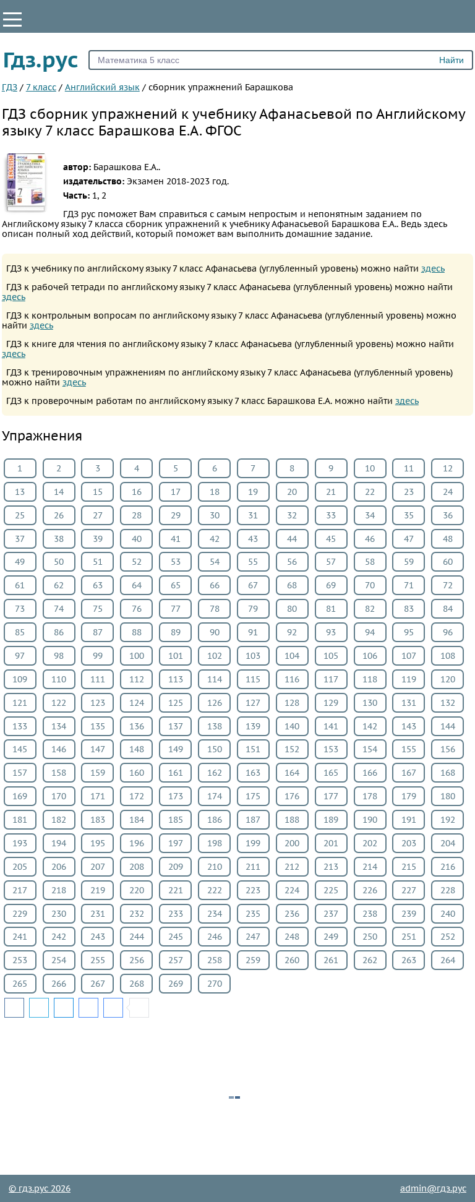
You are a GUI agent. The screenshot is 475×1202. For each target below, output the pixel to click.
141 (330, 726)
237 (330, 913)
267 (97, 983)
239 (408, 913)
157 (19, 772)
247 (253, 936)
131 (408, 702)
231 (97, 913)
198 (214, 843)
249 (330, 936)
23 (409, 491)
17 (176, 491)
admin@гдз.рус (433, 1188)
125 (175, 702)
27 (98, 515)
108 (447, 655)
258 (214, 960)
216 (447, 866)
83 (409, 608)
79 (253, 608)
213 (330, 866)
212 (292, 866)
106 (369, 655)
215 (408, 866)
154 (369, 749)
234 (214, 913)
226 (369, 890)
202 (369, 843)
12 (448, 468)
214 (369, 866)
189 (330, 819)
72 (448, 585)
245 (175, 936)
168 (447, 772)
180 (447, 796)
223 (253, 890)
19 (253, 491)
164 (292, 772)
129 (330, 702)
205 (19, 866)
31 (253, 515)
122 (58, 702)
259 (253, 960)
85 (20, 632)
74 (59, 608)
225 (330, 890)
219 (97, 890)
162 (214, 772)
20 (292, 491)
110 (58, 679)
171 (97, 796)
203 (408, 843)
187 (253, 819)
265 (19, 983)
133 (19, 726)
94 (370, 632)
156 (447, 749)
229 (19, 913)
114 (214, 679)
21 (331, 491)
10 (370, 468)
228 (447, 890)
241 (19, 936)
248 (292, 936)
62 (59, 585)
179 (408, 796)
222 (214, 890)
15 (98, 491)
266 (58, 983)
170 (58, 796)
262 (369, 960)
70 (370, 585)
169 (19, 796)
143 (408, 726)
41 (176, 538)
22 (370, 491)
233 (175, 913)
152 (292, 749)
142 (369, 726)
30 (215, 515)
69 (331, 585)
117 (330, 679)
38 (59, 538)
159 (97, 772)
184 (136, 819)
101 (175, 655)
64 (137, 585)
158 (58, 772)
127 (253, 702)
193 (19, 843)
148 (136, 749)
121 (19, 702)
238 (369, 913)
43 (253, 538)
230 (58, 913)
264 (447, 960)
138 (214, 726)
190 (369, 819)
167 (408, 772)
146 (58, 749)
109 (19, 679)
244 (136, 936)
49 (20, 561)
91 (253, 632)
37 (20, 538)
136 (136, 726)
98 (59, 655)
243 (97, 936)
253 (19, 960)
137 (175, 726)
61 (20, 585)
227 (408, 890)
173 (175, 796)
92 (292, 632)
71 (409, 585)
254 (58, 960)
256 (136, 960)
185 (175, 819)
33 (331, 515)
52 (137, 561)
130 (369, 702)
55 (253, 561)
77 (176, 608)
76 (137, 608)
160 (136, 772)
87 (98, 632)
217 (19, 890)
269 (175, 983)
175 (253, 796)
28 (137, 515)
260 (292, 960)
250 (369, 936)
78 (215, 608)
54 (215, 561)
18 (215, 491)
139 (253, 726)
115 (253, 679)
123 (97, 702)
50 (59, 561)
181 (19, 819)
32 (292, 515)
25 (20, 515)
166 (369, 772)
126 (214, 702)
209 (175, 866)
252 (447, 936)
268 (136, 983)
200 (292, 843)
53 (176, 561)
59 (409, 561)
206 (58, 866)
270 (214, 983)
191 (408, 819)
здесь (433, 268)
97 (20, 655)
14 (59, 491)
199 (253, 843)
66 (215, 585)
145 (19, 749)
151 (253, 749)
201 (330, 843)
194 (58, 843)
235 (253, 913)
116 (292, 679)
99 (98, 655)
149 (175, 749)
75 (98, 608)
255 (97, 960)
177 (330, 796)
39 (98, 538)
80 (292, 608)
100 (136, 655)
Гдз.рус (41, 59)
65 (176, 585)
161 (175, 772)
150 (214, 749)
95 (409, 632)
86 (59, 632)
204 (447, 843)
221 (175, 890)
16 (137, 491)
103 (253, 655)
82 (370, 608)
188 (292, 819)
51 (98, 561)
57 (331, 561)
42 (215, 538)
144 (447, 726)
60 (448, 561)
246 (214, 936)
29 (176, 515)
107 (408, 655)
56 (292, 561)
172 (136, 796)
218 (58, 890)
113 (175, 679)
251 (408, 936)
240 (447, 913)
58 (370, 561)
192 (447, 819)
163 (253, 772)
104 (292, 655)
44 (292, 538)
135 (97, 726)
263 (408, 960)
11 (409, 468)
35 (409, 515)
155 (408, 749)
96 (448, 632)
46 (370, 538)
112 (136, 679)
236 (292, 913)
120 (447, 679)
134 (58, 726)
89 (176, 632)
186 (214, 819)
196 (136, 843)
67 (253, 585)
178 (369, 796)
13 (20, 491)
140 (292, 726)
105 (330, 655)
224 (292, 890)
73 (20, 608)
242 (58, 936)
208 (136, 866)
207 (97, 866)
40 (137, 538)
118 (369, 679)
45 (331, 538)
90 (215, 632)
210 (214, 866)
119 (408, 679)
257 (175, 960)
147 (97, 749)
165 (330, 772)
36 (448, 515)
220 (136, 890)
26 (59, 515)
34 (370, 515)
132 (447, 702)
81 (331, 608)
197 (175, 843)
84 (448, 608)
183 (97, 819)
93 (331, 632)
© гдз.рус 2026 (40, 1188)
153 (330, 749)
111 (97, 679)
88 (137, 632)
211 (253, 866)
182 (58, 819)
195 (97, 843)
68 (292, 585)
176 (292, 796)
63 (98, 585)
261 (330, 960)
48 (448, 538)
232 (136, 913)
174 (214, 796)
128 (292, 702)
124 (136, 702)
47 (409, 538)
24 (448, 491)
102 (214, 655)
